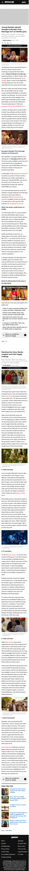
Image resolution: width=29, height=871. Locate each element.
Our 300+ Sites (22, 843)
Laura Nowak (6, 365)
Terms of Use (22, 849)
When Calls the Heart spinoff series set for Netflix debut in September (15, 328)
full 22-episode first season (15, 203)
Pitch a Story (21, 846)
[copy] (11, 43)
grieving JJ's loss (11, 555)
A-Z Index (20, 854)
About (3, 841)
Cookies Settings (6, 857)
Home (2, 341)
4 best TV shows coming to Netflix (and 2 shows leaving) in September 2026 (15, 309)
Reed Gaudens (7, 40)
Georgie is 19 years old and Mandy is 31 (13, 106)
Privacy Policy (5, 849)
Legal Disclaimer (23, 851)
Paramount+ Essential (20, 173)
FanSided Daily (5, 846)
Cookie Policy (5, 851)
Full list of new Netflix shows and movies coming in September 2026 (13, 313)
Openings (20, 841)
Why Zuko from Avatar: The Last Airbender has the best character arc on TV (15, 318)
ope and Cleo (10, 642)
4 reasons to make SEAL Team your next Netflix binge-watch (14, 323)
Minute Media (8, 860)
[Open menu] (2, 2)
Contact (3, 843)
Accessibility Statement (8, 854)
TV (6, 341)
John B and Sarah (6, 747)
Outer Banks (9, 830)
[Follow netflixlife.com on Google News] (25, 335)
